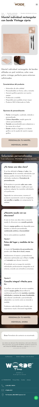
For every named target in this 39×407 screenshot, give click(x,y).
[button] (37, 4)
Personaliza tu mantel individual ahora (20, 143)
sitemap (29, 379)
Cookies (23, 379)
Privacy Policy (16, 379)
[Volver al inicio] (19, 4)
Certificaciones (8, 356)
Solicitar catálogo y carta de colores (25, 356)
